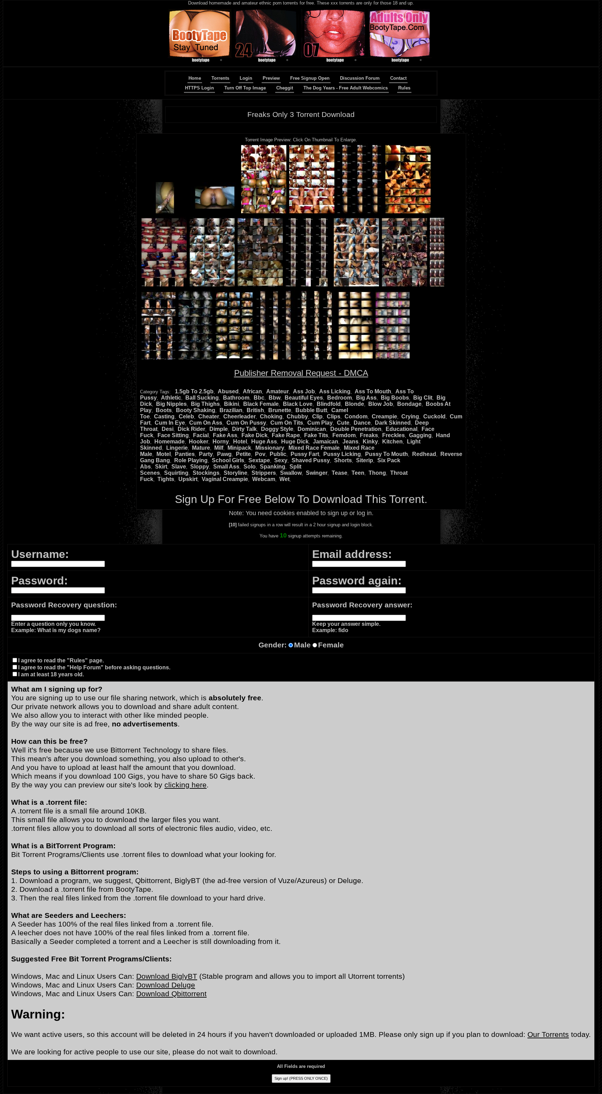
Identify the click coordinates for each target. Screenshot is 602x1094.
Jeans (350, 441)
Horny (221, 441)
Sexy (280, 460)
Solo (250, 467)
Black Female (261, 404)
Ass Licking (334, 391)
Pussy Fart (305, 454)
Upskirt (188, 479)
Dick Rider (191, 429)
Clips (333, 416)
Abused (228, 391)
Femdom (344, 435)
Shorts (343, 460)
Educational (401, 429)
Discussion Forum (360, 78)
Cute (343, 423)
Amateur (277, 391)
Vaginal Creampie (225, 479)
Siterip (364, 460)
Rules (404, 87)
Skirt (161, 467)
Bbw (274, 398)
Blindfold (329, 404)
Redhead (424, 454)
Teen (358, 473)
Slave (178, 467)
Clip (317, 416)
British (255, 410)
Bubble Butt (311, 410)
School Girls (228, 460)
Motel (163, 454)
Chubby (297, 416)
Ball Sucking (202, 398)
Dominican (312, 429)
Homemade (169, 441)
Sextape (259, 460)
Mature (201, 448)
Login (246, 78)
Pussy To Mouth (386, 454)
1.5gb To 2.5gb (194, 391)
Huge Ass (264, 441)
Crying (410, 416)
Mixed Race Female (314, 448)
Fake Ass (225, 435)
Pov (260, 454)
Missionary (269, 448)
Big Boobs (395, 398)
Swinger (316, 473)
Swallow (291, 473)
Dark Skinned (393, 423)
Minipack (239, 448)
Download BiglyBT (166, 976)
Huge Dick (295, 441)
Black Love (297, 404)
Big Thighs (205, 404)
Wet (284, 479)
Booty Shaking (195, 410)
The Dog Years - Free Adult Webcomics (345, 87)
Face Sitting (173, 435)
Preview (271, 78)
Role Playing (191, 460)
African (252, 391)
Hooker (198, 441)
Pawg (224, 454)
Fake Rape (286, 435)
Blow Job (380, 404)
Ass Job (304, 391)
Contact (398, 78)
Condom (356, 416)
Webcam (263, 479)
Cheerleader (239, 416)
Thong (377, 473)
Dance (362, 423)
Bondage (409, 404)
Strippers (264, 473)
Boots (164, 410)
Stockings (206, 473)
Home (194, 78)
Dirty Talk (244, 429)
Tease (339, 473)
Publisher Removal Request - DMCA (301, 373)
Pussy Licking (342, 454)
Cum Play (320, 423)
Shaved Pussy (311, 460)
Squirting (176, 473)
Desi (167, 429)
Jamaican (325, 441)
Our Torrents (548, 1034)
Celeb (186, 416)
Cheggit (284, 87)
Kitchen (392, 441)
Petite (243, 454)
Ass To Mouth (373, 391)
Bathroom (236, 398)
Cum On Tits (286, 423)
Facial (201, 435)
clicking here (185, 785)
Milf (218, 448)
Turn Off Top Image (245, 87)
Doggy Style (277, 429)
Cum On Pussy (246, 423)
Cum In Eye (170, 423)
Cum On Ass (205, 423)
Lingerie (177, 448)
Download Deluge (165, 985)
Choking (271, 416)
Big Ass (366, 398)
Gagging (420, 435)
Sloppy (199, 467)
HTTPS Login (199, 87)
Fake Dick (254, 435)
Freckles (393, 435)
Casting (164, 416)
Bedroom (339, 398)
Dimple (218, 429)
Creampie (384, 416)
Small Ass (226, 467)
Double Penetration (355, 429)
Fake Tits (316, 435)
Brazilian (230, 410)
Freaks (369, 435)
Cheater (208, 416)
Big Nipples (171, 404)
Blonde (354, 404)
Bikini (231, 404)
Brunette (279, 410)
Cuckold (434, 416)
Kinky (370, 441)
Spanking (272, 467)
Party (206, 454)
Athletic (171, 398)
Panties (185, 454)
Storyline (235, 473)
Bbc (259, 398)
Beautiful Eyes (304, 398)
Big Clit (422, 398)
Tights (165, 479)
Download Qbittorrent (171, 994)
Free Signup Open (310, 78)
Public (278, 454)
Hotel (240, 441)
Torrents (220, 78)
